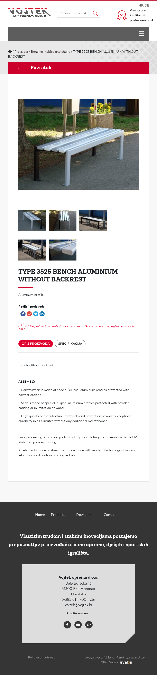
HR (140, 5)
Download (84, 514)
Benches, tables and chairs (50, 51)
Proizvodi (21, 51)
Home (40, 514)
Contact (110, 514)
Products (58, 514)
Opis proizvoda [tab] (36, 343)
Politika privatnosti (41, 657)
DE (147, 5)
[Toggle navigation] (141, 34)
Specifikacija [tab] (70, 343)
